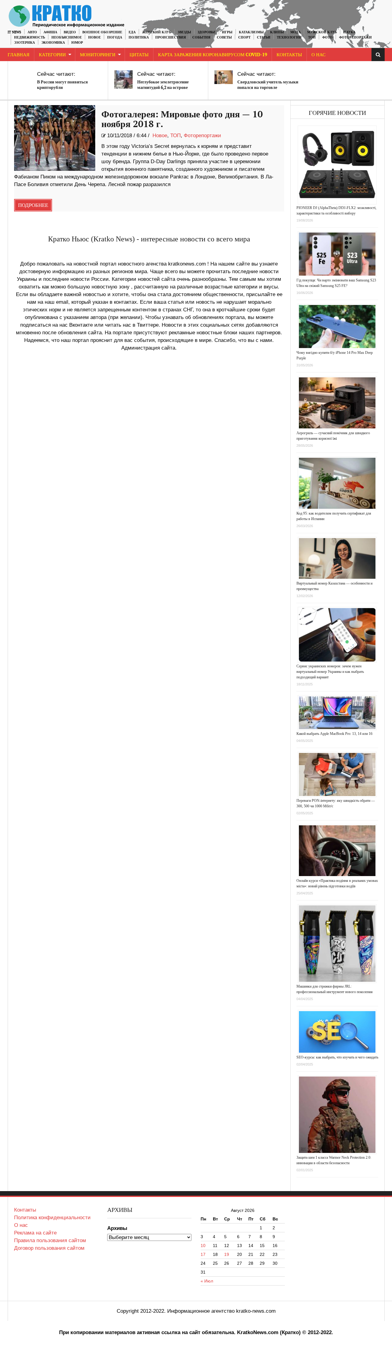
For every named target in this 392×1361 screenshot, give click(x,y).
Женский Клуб (156, 32)
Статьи (263, 37)
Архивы (117, 1228)
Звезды (184, 32)
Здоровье (207, 32)
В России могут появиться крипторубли (62, 84)
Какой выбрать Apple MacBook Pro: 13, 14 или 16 (334, 734)
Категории (52, 55)
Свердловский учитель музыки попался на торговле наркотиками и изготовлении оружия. (267, 90)
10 (203, 1245)
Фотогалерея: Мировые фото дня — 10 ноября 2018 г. (182, 119)
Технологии (289, 37)
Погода (114, 37)
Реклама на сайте (35, 1233)
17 (203, 1254)
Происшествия (170, 37)
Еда (132, 32)
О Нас (318, 55)
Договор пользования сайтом (49, 1248)
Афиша (50, 32)
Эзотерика (24, 43)
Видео (70, 32)
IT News (14, 32)
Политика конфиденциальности (52, 1217)
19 (226, 1254)
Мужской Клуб (322, 32)
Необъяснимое (66, 37)
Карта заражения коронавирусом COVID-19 (212, 55)
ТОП (312, 37)
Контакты (289, 55)
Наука (349, 32)
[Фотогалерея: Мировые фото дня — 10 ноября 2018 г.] (54, 138)
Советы (224, 37)
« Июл (207, 1280)
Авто (32, 32)
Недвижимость (29, 37)
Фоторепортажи (355, 37)
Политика (139, 37)
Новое (94, 37)
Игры (227, 32)
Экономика (53, 43)
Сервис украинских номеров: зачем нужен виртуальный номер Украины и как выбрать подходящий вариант (330, 671)
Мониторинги (97, 55)
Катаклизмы (251, 32)
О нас (21, 1225)
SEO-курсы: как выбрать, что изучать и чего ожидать (337, 1057)
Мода (295, 32)
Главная (18, 55)
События (201, 37)
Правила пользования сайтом (50, 1240)
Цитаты (139, 55)
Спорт (244, 37)
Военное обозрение (102, 32)
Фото (327, 37)
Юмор (77, 43)
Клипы (277, 32)
